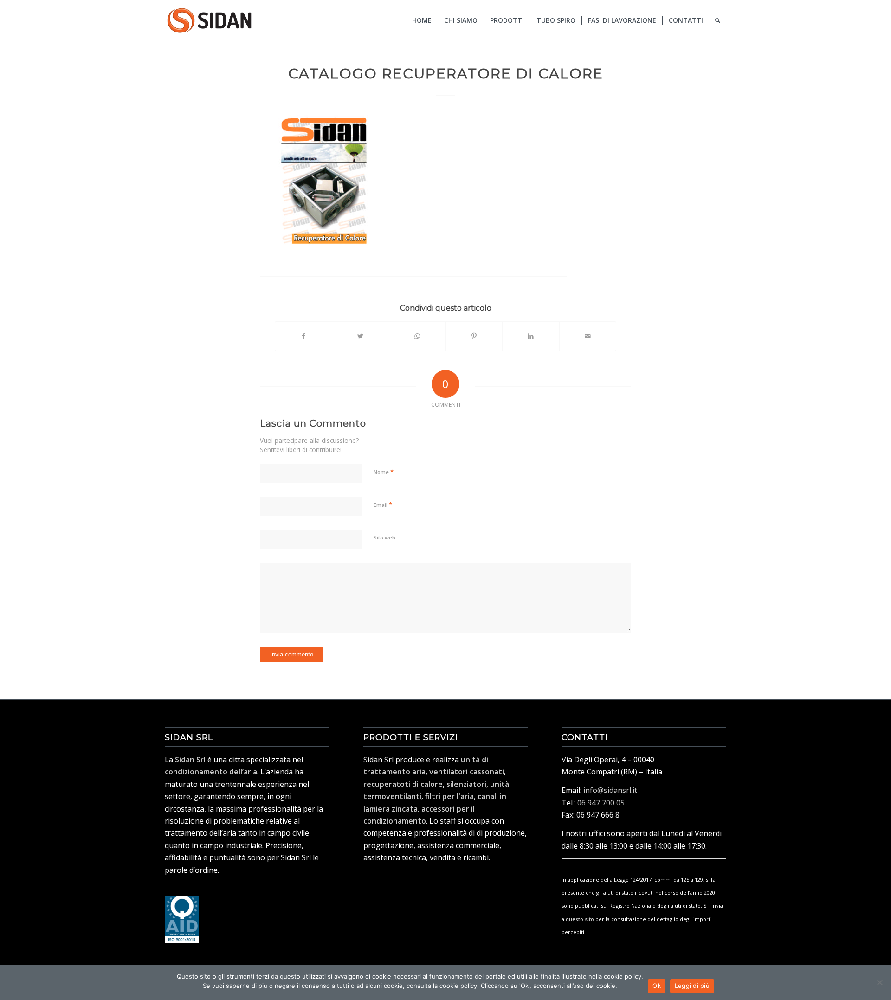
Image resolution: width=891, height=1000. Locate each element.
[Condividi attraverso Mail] (588, 336)
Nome (384, 472)
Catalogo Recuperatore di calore (445, 73)
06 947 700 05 (601, 803)
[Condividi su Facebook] (303, 336)
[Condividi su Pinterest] (474, 336)
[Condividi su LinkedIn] (531, 336)
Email (383, 504)
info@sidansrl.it (610, 790)
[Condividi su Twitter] (360, 336)
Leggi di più (692, 985)
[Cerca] (717, 20)
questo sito (580, 919)
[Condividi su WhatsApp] (417, 336)
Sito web (384, 537)
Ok (656, 985)
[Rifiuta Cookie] (879, 982)
